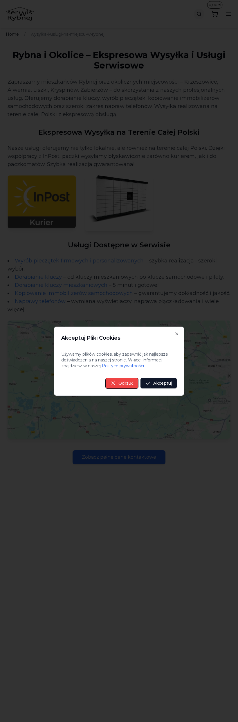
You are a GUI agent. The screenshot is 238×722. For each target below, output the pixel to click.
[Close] (176, 334)
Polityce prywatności (123, 365)
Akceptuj (162, 383)
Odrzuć (126, 383)
